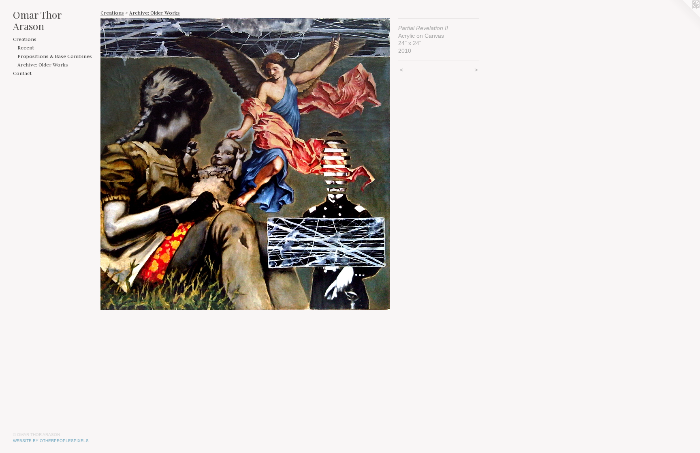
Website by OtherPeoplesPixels (51, 440)
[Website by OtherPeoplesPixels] (684, 16)
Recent (25, 47)
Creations (24, 39)
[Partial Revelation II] (245, 164)
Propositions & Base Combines (54, 56)
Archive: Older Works (42, 64)
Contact (22, 73)
